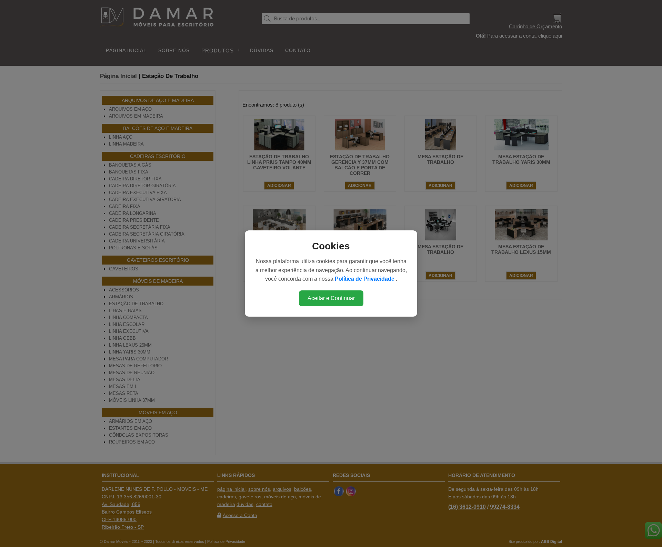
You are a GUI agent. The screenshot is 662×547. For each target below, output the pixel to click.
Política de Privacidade (365, 279)
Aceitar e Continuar (331, 298)
